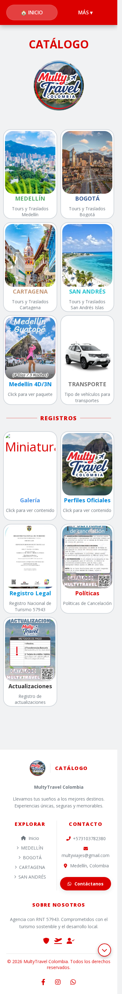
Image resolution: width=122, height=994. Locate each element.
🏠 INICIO (32, 12)
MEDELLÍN (32, 848)
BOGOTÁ (32, 857)
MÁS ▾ (85, 12)
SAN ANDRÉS (32, 877)
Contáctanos (89, 884)
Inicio (33, 838)
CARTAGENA (32, 867)
